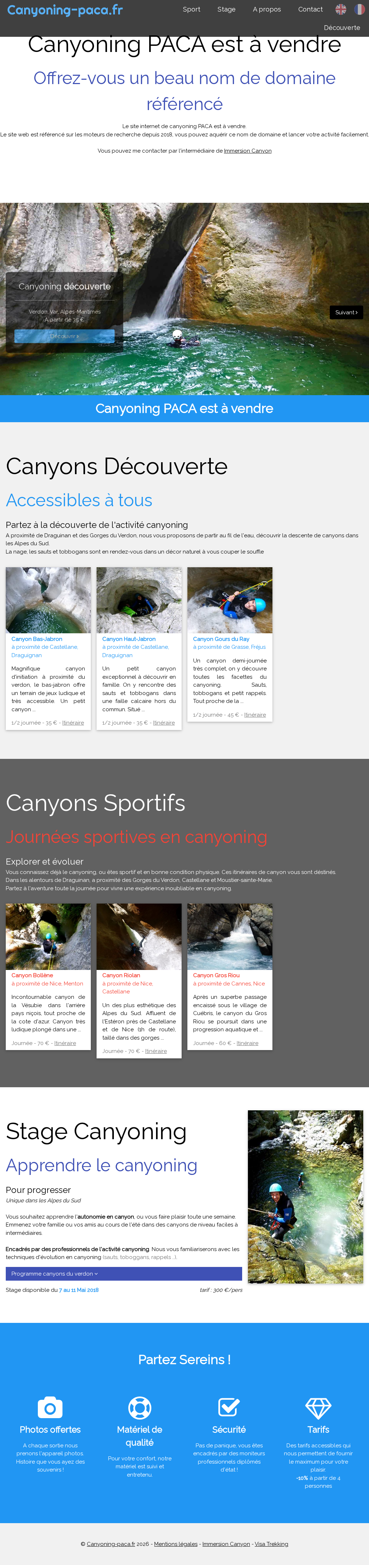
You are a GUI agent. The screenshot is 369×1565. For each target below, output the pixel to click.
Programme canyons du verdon (53, 1274)
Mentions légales (175, 1544)
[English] (341, 9)
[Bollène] (48, 964)
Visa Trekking (271, 1544)
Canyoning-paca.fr (65, 10)
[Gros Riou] (229, 964)
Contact (310, 9)
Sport (191, 9)
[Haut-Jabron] (139, 628)
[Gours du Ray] (229, 628)
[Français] (359, 9)
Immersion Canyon (248, 151)
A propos (267, 9)
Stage (227, 9)
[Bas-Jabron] (48, 628)
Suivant (345, 312)
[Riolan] (139, 964)
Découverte (342, 27)
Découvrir (63, 336)
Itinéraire (73, 723)
